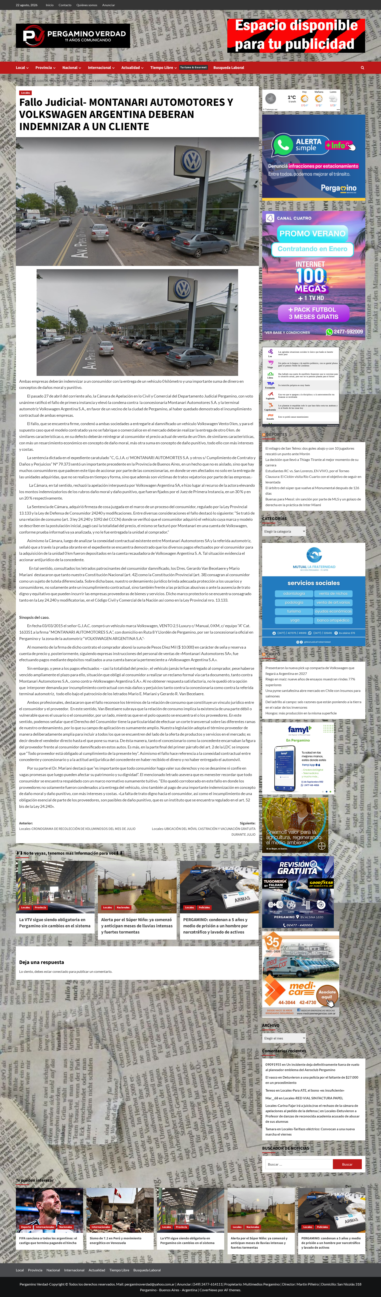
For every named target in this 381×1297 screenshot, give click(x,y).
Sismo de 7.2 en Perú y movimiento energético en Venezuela (115, 1240)
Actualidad (130, 67)
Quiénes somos (87, 5)
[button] (362, 68)
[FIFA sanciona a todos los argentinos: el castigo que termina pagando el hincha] (49, 1210)
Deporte (26, 1227)
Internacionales (45, 1227)
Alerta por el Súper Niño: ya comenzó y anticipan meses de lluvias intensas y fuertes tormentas (137, 926)
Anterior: (77, 826)
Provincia (43, 67)
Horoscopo (332, 425)
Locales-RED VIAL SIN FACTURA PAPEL (313, 1098)
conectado (60, 971)
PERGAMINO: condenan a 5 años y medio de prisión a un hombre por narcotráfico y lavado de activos (215, 926)
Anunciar (108, 5)
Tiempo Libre (178, 67)
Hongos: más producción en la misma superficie (301, 713)
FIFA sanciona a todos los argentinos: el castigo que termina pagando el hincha (48, 1240)
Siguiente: (204, 829)
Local (20, 67)
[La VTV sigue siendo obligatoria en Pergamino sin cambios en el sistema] (55, 887)
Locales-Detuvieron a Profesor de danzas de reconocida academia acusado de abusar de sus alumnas (312, 1116)
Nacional (69, 67)
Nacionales (123, 907)
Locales (25, 93)
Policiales (204, 907)
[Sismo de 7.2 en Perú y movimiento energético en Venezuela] (120, 1210)
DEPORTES (276, 435)
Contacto (65, 5)
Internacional (99, 67)
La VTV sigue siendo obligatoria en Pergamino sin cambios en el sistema (55, 923)
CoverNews (208, 1290)
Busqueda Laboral (228, 67)
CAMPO (273, 654)
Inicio (50, 5)
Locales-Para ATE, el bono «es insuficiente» (312, 1090)
